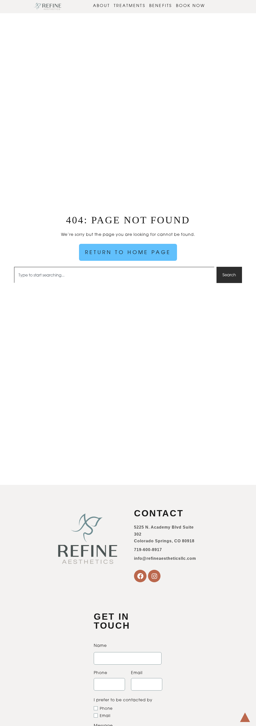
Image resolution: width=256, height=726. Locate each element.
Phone (106, 708)
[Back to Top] (245, 717)
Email (105, 716)
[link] (47, 6)
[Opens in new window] (140, 576)
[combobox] (114, 275)
